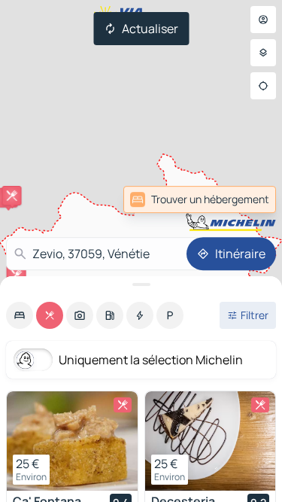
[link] (199, 199)
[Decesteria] (210, 441)
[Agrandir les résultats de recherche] (141, 284)
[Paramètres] (263, 52)
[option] (19, 315)
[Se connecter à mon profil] (263, 19)
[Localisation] (263, 85)
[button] (12, 195)
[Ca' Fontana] (72, 441)
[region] (72, 441)
